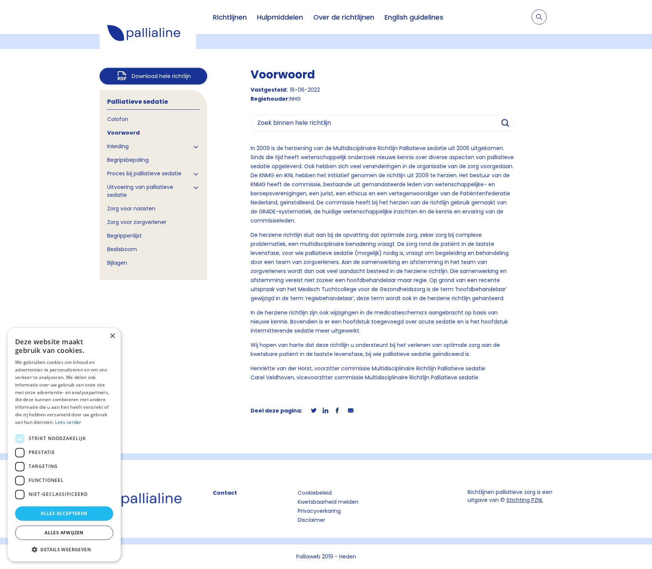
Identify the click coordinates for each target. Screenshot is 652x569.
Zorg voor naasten (131, 208)
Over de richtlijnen (343, 17)
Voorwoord (123, 132)
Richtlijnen (230, 17)
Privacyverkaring (319, 511)
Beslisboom (122, 249)
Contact (225, 493)
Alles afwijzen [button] (64, 532)
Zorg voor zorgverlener (136, 222)
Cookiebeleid (315, 493)
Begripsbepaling (128, 160)
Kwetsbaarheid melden (328, 502)
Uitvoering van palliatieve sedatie (140, 191)
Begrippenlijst (124, 235)
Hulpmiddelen (280, 17)
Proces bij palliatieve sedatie (144, 173)
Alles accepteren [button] (64, 513)
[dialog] (64, 444)
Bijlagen (117, 263)
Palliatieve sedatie (137, 101)
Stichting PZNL (524, 500)
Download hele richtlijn (161, 76)
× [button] (112, 336)
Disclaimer (311, 520)
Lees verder (68, 422)
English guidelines (413, 17)
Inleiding (118, 146)
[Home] (148, 34)
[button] (64, 549)
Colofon (117, 119)
